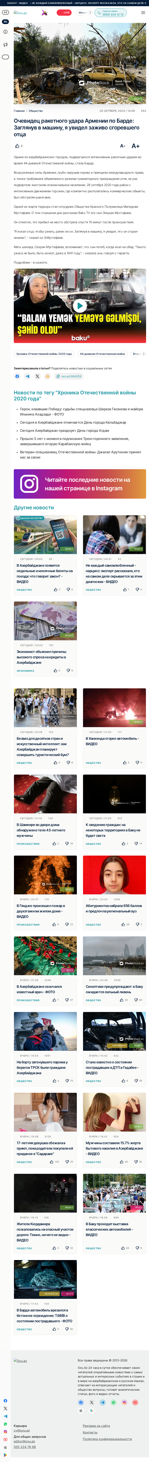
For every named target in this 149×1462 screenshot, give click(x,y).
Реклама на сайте (96, 1426)
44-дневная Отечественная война (102, 353)
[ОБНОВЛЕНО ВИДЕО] (114, 1031)
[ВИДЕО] (45, 534)
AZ (5, 12)
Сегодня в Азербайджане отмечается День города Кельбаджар (73, 422)
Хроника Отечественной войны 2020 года (44, 353)
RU (5, 21)
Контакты (90, 1432)
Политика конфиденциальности (107, 1439)
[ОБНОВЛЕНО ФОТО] (45, 1279)
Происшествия (28, 843)
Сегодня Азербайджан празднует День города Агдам (64, 430)
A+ (136, 145)
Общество (24, 589)
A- (122, 146)
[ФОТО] (45, 956)
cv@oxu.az (22, 1430)
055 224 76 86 (25, 1447)
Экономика (25, 670)
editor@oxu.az (24, 1441)
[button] (90, 12)
